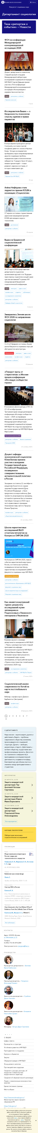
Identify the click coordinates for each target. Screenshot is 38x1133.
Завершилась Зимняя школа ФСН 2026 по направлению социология (18, 317)
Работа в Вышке (9, 1089)
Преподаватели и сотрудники (14, 1051)
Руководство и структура (12, 1044)
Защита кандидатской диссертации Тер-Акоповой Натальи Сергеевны (14, 786)
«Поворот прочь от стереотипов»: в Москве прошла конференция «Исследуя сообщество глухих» (16, 377)
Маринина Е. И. (21, 862)
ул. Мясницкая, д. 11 (10, 937)
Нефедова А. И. (10, 862)
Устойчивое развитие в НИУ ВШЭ (15, 1047)
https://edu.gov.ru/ (10, 1106)
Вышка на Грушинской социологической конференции (15, 242)
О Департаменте (11, 730)
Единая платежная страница (13, 1086)
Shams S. (7, 877)
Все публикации (10, 923)
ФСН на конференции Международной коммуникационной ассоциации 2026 (15, 43)
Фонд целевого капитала (12, 1064)
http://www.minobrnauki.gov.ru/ (14, 1097)
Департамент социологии (19, 14)
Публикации (10, 846)
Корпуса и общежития (11, 1054)
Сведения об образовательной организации (18, 1078)
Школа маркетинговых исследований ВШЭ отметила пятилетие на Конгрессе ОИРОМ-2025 (17, 531)
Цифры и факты (9, 1041)
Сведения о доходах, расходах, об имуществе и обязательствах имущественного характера (15, 1072)
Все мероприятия (11, 821)
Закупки (6, 1057)
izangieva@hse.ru (23, 946)
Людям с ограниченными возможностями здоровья (17, 1082)
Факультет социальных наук (19, 7)
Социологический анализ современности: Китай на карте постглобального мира (17, 687)
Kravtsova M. (9, 913)
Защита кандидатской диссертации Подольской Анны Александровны (14, 812)
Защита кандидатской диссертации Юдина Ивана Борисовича (14, 799)
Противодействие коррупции (14, 1067)
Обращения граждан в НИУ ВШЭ (14, 1061)
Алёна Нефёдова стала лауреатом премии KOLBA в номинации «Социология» (18, 190)
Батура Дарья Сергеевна (21, 1027)
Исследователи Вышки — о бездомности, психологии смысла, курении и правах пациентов (17, 115)
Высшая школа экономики (13, 2)
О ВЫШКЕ (7, 1037)
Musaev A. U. (18, 913)
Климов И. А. (9, 890)
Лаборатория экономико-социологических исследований (16, 836)
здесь (15, 1118)
